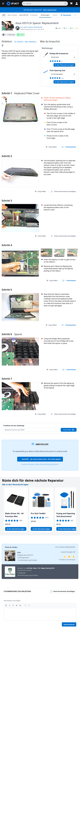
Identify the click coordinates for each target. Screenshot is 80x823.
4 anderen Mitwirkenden (66, 547)
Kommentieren (69, 624)
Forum (55, 15)
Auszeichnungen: (68, 552)
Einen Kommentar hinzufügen (63, 423)
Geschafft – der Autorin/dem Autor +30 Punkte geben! (41, 459)
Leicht (22, 35)
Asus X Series (12, 15)
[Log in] (77, 3)
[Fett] (6, 605)
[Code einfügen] (13, 605)
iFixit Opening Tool (57, 70)
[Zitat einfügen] (20, 605)
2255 (59, 28)
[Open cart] (71, 3)
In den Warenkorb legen (64, 65)
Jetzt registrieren (49, 10)
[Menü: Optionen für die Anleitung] (75, 15)
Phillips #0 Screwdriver (59, 53)
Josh (21, 27)
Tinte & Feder (11, 547)
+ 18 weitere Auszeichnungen (66, 560)
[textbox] (40, 614)
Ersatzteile (34, 15)
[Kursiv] (9, 605)
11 (66, 28)
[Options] (3, 15)
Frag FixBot (52, 147)
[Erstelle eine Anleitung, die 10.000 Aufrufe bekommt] (73, 556)
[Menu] (3, 3)
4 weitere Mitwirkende (34, 27)
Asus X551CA (23, 15)
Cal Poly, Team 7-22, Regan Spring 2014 (40, 568)
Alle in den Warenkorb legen (15, 484)
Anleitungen (45, 15)
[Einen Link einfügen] (16, 605)
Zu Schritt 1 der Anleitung (25, 41)
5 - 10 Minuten (10, 35)
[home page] (13, 3)
